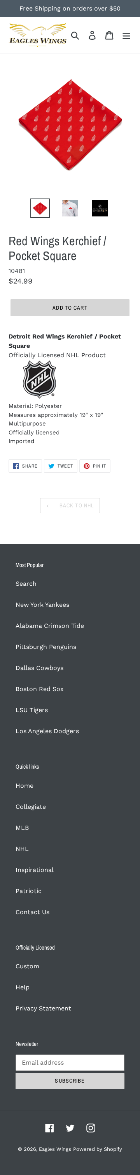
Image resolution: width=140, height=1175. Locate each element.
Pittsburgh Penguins (46, 646)
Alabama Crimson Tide (50, 625)
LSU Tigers (32, 710)
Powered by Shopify (97, 1149)
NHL (22, 848)
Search (26, 583)
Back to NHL (76, 505)
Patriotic (29, 891)
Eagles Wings (55, 1149)
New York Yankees (42, 604)
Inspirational (35, 870)
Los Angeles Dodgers (47, 731)
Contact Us (32, 912)
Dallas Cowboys (39, 668)
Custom (27, 966)
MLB (22, 827)
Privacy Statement (43, 1008)
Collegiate (31, 806)
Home (24, 785)
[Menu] (126, 35)
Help (23, 987)
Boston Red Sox (40, 689)
